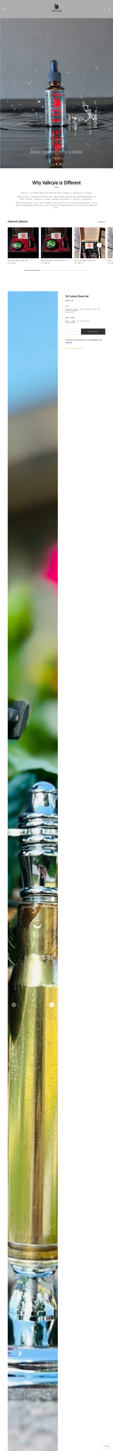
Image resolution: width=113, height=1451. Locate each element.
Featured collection (18, 221)
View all (101, 222)
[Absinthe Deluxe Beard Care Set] (56, 242)
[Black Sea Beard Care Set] (89, 242)
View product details (74, 348)
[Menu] (3, 9)
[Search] (9, 9)
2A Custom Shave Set (77, 296)
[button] (53, 164)
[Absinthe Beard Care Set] (23, 242)
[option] (56, 93)
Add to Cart (93, 331)
